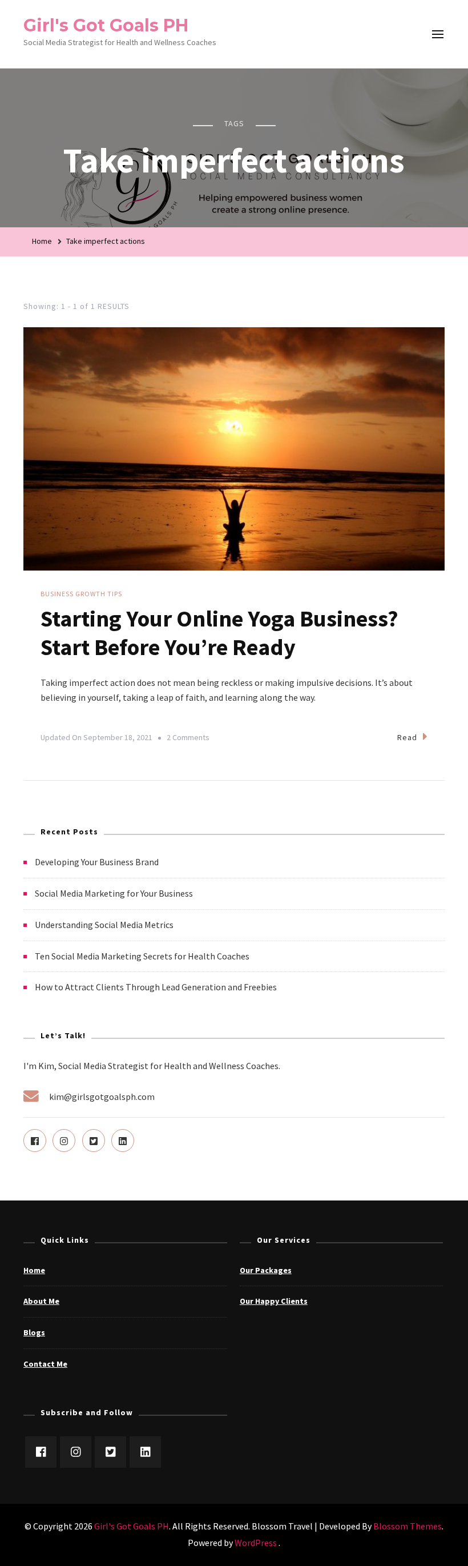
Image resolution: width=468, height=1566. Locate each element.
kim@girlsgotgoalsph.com (102, 1096)
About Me (41, 1301)
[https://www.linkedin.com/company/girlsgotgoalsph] (145, 1452)
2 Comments (188, 739)
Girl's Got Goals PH (105, 25)
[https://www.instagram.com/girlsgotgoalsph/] (75, 1452)
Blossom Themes (407, 1526)
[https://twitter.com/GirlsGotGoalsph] (110, 1452)
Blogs (34, 1332)
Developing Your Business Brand (97, 862)
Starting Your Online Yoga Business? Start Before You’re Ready (219, 632)
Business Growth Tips (81, 593)
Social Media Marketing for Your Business (114, 893)
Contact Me (45, 1364)
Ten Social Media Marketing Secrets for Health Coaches (142, 956)
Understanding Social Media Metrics (104, 924)
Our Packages (266, 1270)
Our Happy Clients (274, 1301)
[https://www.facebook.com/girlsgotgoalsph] (41, 1452)
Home (34, 1270)
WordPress (256, 1542)
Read (407, 737)
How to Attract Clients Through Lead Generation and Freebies (156, 987)
